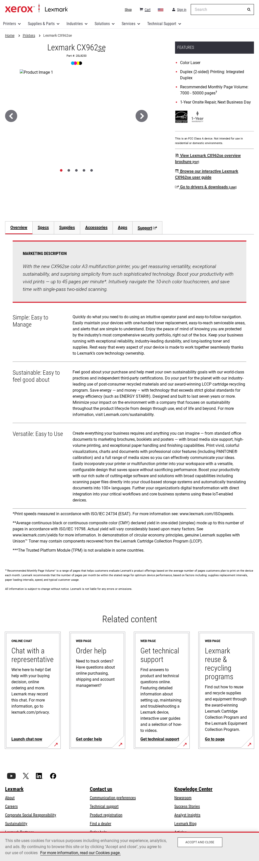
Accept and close (199, 842)
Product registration (106, 815)
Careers (11, 806)
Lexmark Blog (185, 823)
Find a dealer (100, 823)
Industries (75, 23)
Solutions (102, 23)
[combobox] (222, 9)
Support (145, 228)
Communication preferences (113, 797)
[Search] (249, 9)
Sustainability (16, 823)
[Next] (142, 116)
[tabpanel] (129, 398)
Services (128, 23)
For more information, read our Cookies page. (80, 852)
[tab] (61, 170)
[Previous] (11, 116)
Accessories (96, 227)
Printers (9, 23)
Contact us (101, 789)
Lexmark (14, 789)
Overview (18, 227)
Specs (43, 227)
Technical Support (161, 23)
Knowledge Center (193, 789)
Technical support (104, 806)
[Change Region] (161, 10)
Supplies (67, 227)
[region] (129, 846)
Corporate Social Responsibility (30, 815)
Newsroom (182, 797)
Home (36, 8)
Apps (122, 227)
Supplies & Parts (41, 23)
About (10, 797)
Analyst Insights (187, 815)
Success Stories (187, 806)
